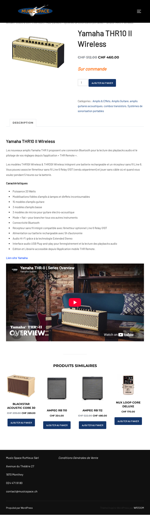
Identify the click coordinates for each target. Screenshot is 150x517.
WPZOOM (139, 507)
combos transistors (115, 106)
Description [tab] (23, 122)
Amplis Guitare (120, 101)
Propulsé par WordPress (19, 507)
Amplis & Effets (101, 101)
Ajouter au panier (102, 83)
